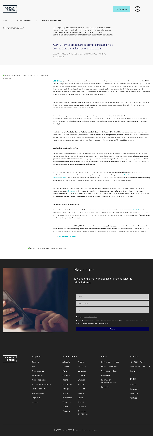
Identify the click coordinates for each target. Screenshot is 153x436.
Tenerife (81, 402)
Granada (81, 380)
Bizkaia (65, 371)
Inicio (5, 20)
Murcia (65, 393)
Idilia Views (71, 191)
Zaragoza (66, 411)
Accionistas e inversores (42, 384)
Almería (65, 366)
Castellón (66, 375)
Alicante (81, 362)
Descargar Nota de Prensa (68, 237)
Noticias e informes (24, 20)
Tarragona (66, 402)
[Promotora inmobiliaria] (10, 9)
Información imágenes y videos (108, 381)
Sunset (126, 175)
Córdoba (81, 375)
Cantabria (82, 371)
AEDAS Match (137, 210)
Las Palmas (67, 384)
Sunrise (63, 177)
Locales (35, 402)
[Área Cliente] (135, 9)
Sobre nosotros (38, 371)
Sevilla (80, 398)
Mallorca (81, 389)
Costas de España (39, 380)
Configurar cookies (109, 371)
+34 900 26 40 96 (137, 362)
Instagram (134, 389)
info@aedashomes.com (140, 366)
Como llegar (135, 371)
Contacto (35, 362)
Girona (65, 380)
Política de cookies (109, 366)
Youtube (133, 398)
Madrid (81, 384)
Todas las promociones (83, 412)
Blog (33, 366)
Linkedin (133, 384)
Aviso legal (105, 375)
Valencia (66, 407)
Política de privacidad (110, 362)
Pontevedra (67, 398)
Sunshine (56, 177)
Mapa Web (36, 398)
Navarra (81, 393)
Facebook (134, 393)
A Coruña (66, 362)
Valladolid (82, 407)
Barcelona (82, 366)
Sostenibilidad (37, 375)
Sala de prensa (38, 393)
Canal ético (106, 387)
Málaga (65, 389)
